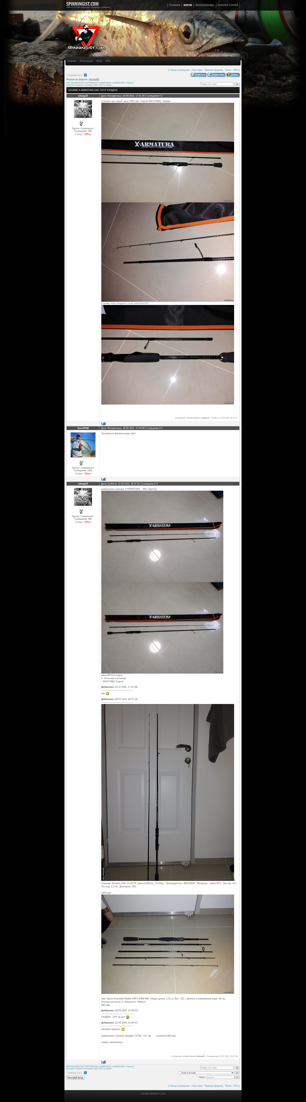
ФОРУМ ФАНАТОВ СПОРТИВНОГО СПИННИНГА (88, 83)
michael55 (94, 79)
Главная (71, 61)
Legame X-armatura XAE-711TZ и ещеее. (94, 85)
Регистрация (86, 61)
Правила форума (214, 70)
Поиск (228, 70)
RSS (108, 61)
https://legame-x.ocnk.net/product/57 (130, 303)
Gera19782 (83, 428)
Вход (99, 61)
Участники (196, 70)
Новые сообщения (179, 70)
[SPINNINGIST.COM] (82, 4)
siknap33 (83, 95)
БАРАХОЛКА (118, 83)
